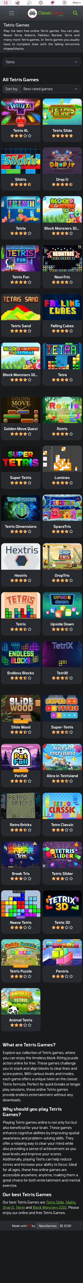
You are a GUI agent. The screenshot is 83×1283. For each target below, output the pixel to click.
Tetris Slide (55, 1202)
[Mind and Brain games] (53, 2)
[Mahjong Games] (64, 2)
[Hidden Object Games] (29, 2)
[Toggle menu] (12, 13)
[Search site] (75, 13)
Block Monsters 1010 (50, 1207)
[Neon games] (6, 2)
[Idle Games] (18, 2)
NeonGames (48, 1225)
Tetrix (20, 1207)
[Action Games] (41, 2)
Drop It (8, 1207)
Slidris (70, 1202)
